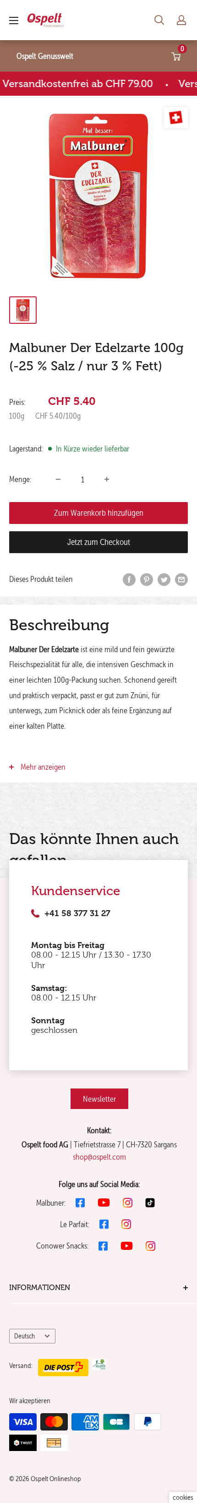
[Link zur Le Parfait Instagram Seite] (126, 1224)
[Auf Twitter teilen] (164, 579)
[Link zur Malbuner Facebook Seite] (80, 1202)
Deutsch (24, 1336)
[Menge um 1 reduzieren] (58, 479)
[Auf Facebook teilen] (129, 579)
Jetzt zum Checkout (98, 542)
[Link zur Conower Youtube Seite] (126, 1245)
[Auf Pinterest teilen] (146, 579)
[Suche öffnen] (159, 20)
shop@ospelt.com (99, 1156)
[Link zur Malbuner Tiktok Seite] (150, 1203)
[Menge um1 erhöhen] (106, 479)
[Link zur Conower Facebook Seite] (103, 1246)
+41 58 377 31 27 (77, 913)
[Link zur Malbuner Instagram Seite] (127, 1203)
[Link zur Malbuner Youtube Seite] (104, 1202)
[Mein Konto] (181, 20)
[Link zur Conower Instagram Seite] (150, 1246)
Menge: (20, 479)
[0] (176, 55)
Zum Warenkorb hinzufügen (98, 513)
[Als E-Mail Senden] (181, 579)
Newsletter (99, 1099)
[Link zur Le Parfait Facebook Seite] (104, 1224)
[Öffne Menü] (13, 20)
